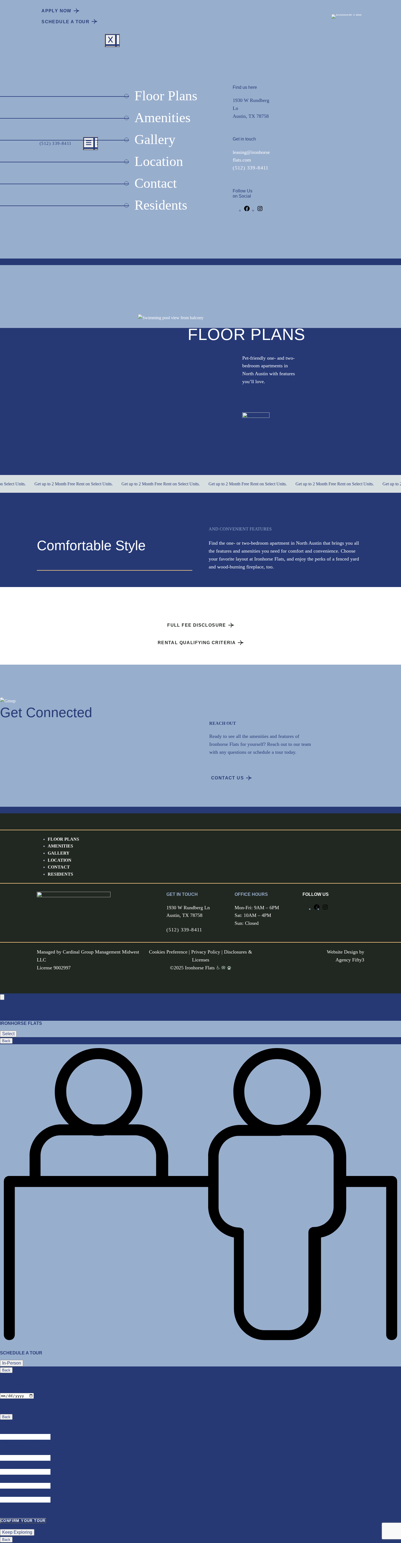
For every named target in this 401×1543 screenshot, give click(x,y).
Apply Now (56, 10)
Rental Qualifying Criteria (197, 642)
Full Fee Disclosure (196, 625)
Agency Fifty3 (350, 960)
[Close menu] (112, 40)
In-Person (11, 1363)
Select (8, 1033)
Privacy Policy (205, 952)
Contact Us (227, 778)
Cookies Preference (168, 952)
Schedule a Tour (65, 21)
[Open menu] (90, 143)
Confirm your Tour (23, 1521)
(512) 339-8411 (56, 143)
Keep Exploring (17, 1532)
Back (6, 1041)
